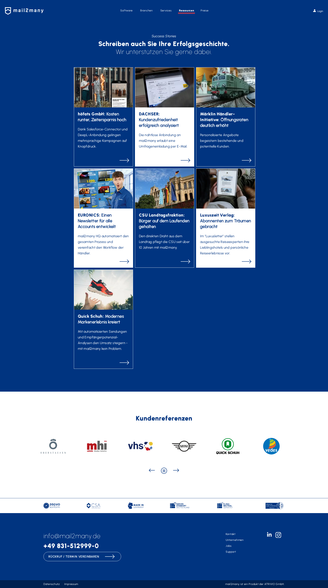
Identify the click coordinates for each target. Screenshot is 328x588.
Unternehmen (235, 540)
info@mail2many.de (72, 536)
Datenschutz (51, 584)
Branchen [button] (146, 10)
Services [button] (166, 10)
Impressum (71, 584)
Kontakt (231, 534)
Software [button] (126, 10)
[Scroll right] (176, 470)
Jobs (229, 546)
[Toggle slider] (164, 470)
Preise (204, 10)
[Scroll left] (151, 470)
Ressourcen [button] (186, 10)
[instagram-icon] (278, 537)
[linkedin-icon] (269, 535)
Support (231, 551)
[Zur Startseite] (24, 11)
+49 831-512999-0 (71, 546)
